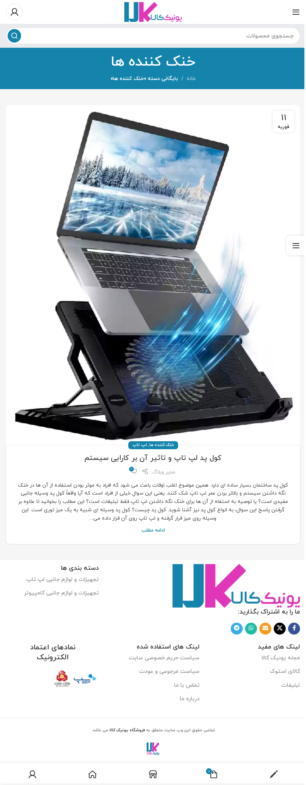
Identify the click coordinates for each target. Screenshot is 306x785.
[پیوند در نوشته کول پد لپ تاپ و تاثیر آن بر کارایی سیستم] (153, 275)
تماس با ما (186, 685)
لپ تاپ (139, 445)
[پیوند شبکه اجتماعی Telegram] (237, 629)
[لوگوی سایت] (153, 11)
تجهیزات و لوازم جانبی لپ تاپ (62, 579)
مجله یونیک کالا (280, 658)
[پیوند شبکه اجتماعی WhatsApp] (251, 629)
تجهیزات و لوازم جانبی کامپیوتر (61, 593)
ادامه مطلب (153, 530)
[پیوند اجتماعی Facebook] (294, 629)
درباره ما (189, 699)
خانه (191, 78)
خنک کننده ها (161, 445)
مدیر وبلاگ (163, 472)
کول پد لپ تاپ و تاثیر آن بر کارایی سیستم (153, 458)
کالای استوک (285, 671)
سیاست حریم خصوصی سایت (164, 658)
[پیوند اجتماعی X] (280, 629)
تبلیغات (290, 685)
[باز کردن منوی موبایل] (296, 12)
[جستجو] (14, 36)
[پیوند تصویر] (236, 585)
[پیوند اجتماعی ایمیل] (265, 629)
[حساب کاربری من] (14, 12)
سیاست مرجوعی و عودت (169, 671)
